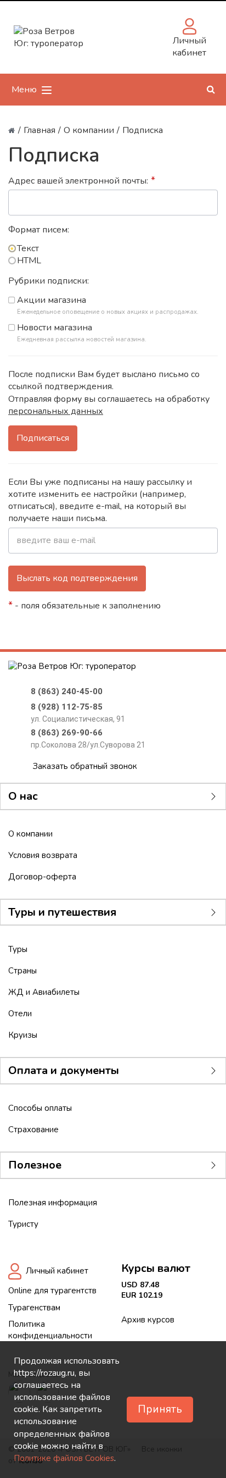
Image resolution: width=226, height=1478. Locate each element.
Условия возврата (42, 855)
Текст (28, 248)
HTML (29, 260)
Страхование (33, 1129)
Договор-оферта (42, 876)
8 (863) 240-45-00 (67, 691)
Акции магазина (51, 300)
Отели (20, 1013)
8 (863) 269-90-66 (67, 733)
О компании (30, 833)
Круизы (22, 1034)
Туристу (23, 1224)
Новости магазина (54, 328)
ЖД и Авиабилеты (44, 992)
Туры (17, 949)
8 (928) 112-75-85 (67, 707)
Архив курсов (147, 1319)
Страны (22, 970)
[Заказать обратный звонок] (109, 37)
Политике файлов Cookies (64, 1458)
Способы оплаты (40, 1108)
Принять (160, 1409)
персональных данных (55, 411)
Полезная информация (52, 1202)
